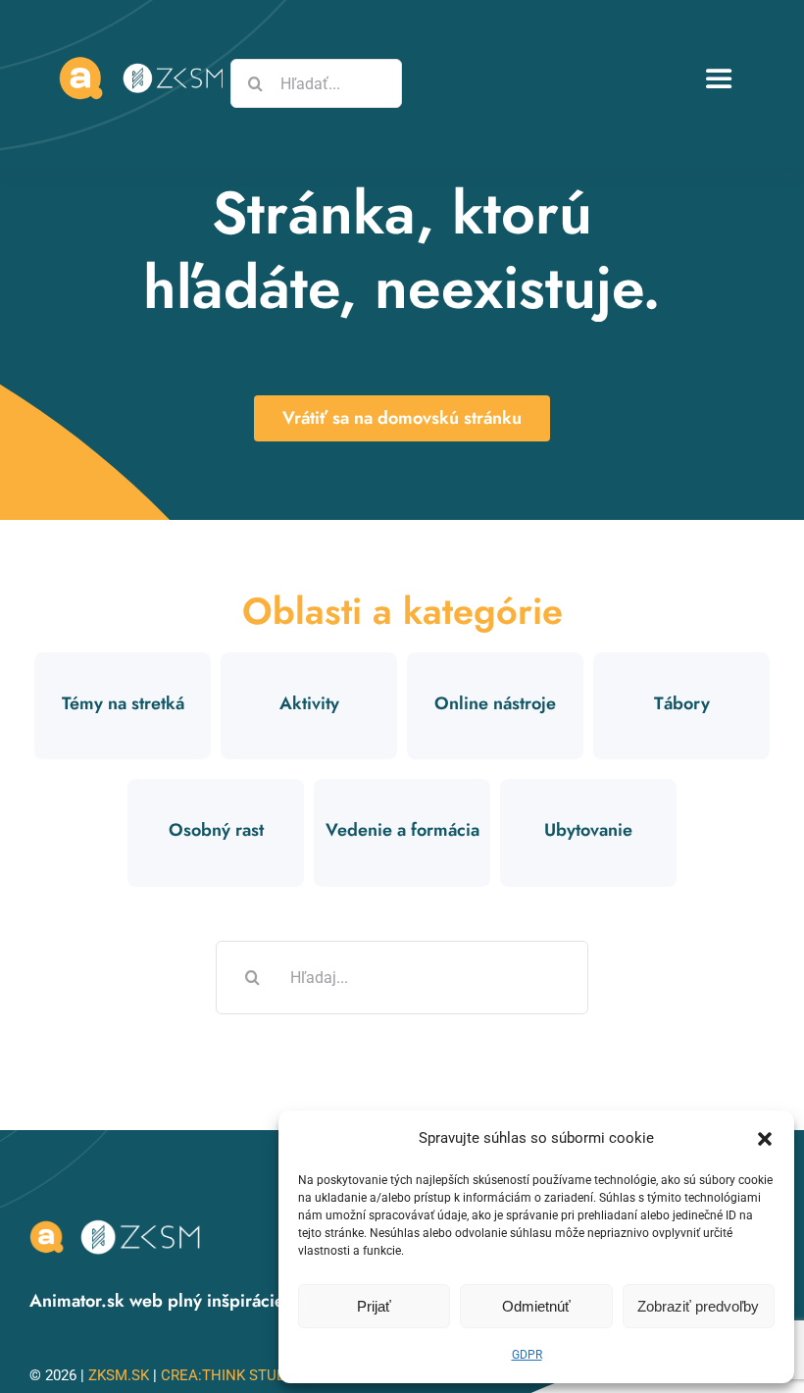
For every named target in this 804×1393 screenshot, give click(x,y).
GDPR (527, 1355)
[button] (765, 1139)
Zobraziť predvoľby (698, 1306)
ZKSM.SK (118, 1375)
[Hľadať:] (402, 976)
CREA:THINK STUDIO (230, 1375)
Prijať (374, 1306)
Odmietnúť (536, 1306)
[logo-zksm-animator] (117, 1222)
